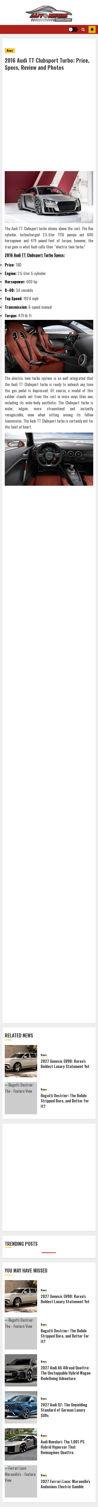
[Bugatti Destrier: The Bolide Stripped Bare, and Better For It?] (21, 1098)
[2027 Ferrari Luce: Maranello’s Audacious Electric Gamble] (21, 1481)
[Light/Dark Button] (73, 29)
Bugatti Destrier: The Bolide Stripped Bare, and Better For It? (65, 1101)
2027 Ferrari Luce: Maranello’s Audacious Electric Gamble (65, 1484)
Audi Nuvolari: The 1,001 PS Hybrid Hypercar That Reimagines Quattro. (62, 1447)
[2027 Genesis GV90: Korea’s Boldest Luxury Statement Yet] (21, 1061)
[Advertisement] (49, 122)
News (10, 50)
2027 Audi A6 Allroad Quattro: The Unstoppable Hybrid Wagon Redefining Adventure (65, 1373)
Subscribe (92, 29)
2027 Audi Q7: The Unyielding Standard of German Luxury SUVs (64, 1410)
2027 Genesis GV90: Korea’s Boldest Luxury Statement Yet (65, 1063)
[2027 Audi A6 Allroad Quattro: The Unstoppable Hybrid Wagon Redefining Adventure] (21, 1370)
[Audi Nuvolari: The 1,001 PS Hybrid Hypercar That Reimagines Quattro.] (21, 1444)
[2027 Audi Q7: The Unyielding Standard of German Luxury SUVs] (21, 1407)
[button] (83, 29)
